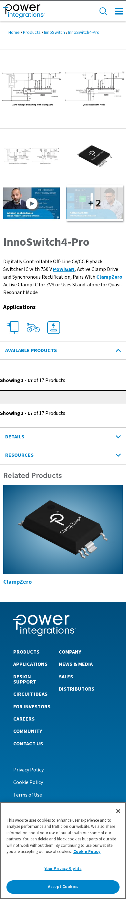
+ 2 (94, 203)
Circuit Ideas (30, 694)
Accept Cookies (63, 887)
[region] (63, 850)
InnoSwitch (54, 32)
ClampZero (109, 277)
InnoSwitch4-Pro (84, 32)
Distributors (76, 689)
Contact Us (28, 743)
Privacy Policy (28, 769)
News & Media (76, 664)
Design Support (24, 679)
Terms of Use (27, 795)
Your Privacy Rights (63, 869)
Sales (66, 676)
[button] (63, 88)
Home (14, 32)
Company (70, 651)
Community (27, 731)
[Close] (118, 811)
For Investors (31, 706)
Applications (30, 664)
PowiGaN (64, 269)
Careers (24, 718)
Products (32, 32)
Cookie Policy (28, 782)
